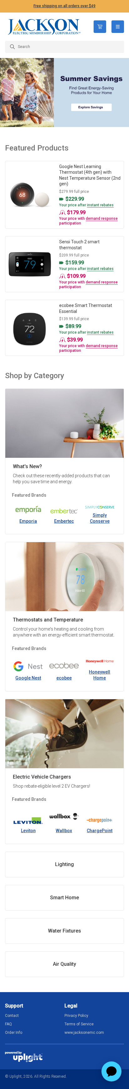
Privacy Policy (76, 1015)
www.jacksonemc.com (84, 1032)
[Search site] (64, 47)
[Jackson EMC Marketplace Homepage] (44, 26)
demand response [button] (102, 218)
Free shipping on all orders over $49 (64, 6)
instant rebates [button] (100, 205)
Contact (12, 1015)
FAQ (8, 1024)
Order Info (13, 1032)
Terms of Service (79, 1024)
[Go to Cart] (100, 26)
